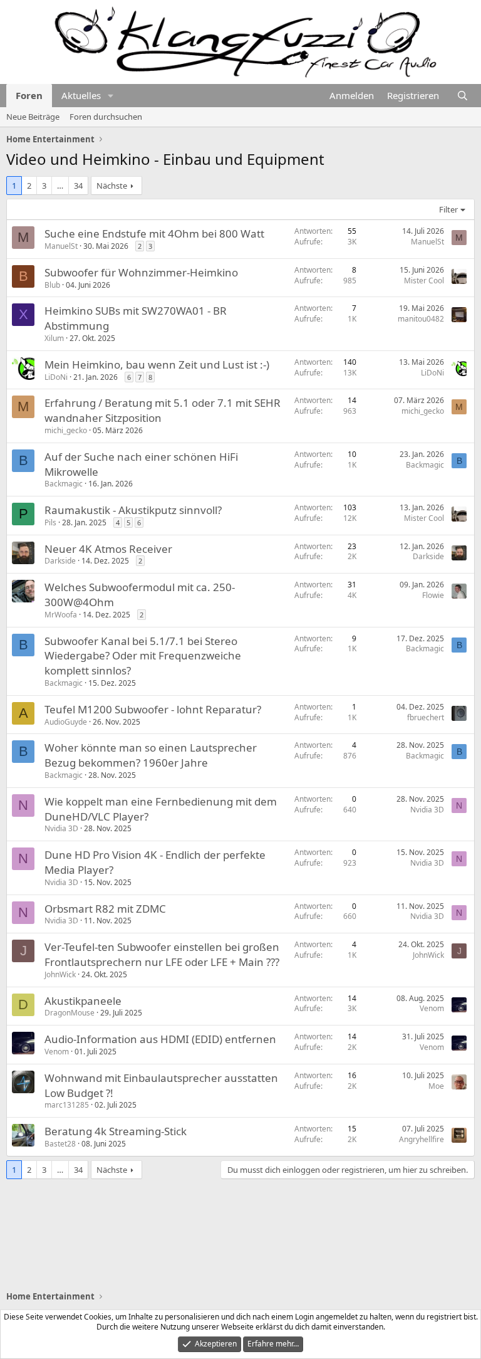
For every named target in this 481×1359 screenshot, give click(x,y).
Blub (52, 285)
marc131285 (66, 1104)
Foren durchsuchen (106, 116)
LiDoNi (56, 377)
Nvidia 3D (61, 828)
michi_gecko (65, 430)
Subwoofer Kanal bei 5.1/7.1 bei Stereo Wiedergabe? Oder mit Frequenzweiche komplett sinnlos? (142, 656)
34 (78, 185)
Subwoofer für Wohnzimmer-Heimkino (141, 272)
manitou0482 (421, 318)
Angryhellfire (421, 1139)
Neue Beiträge (32, 116)
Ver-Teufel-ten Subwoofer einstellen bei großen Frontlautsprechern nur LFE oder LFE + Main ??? (161, 954)
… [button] (60, 185)
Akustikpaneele (83, 1001)
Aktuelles (81, 95)
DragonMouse (69, 1012)
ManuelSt (61, 246)
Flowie (433, 595)
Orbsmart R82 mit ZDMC (105, 908)
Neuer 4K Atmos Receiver (108, 549)
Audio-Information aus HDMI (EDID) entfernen (160, 1039)
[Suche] (462, 95)
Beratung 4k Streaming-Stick (115, 1131)
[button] (111, 95)
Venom (432, 1008)
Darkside (60, 560)
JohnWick (60, 974)
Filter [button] (448, 209)
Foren (29, 95)
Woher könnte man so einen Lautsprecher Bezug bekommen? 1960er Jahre (150, 755)
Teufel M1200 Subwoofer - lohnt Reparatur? (152, 709)
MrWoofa (60, 614)
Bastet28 (60, 1143)
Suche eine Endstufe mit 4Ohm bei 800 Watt (154, 233)
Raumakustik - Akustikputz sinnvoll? (133, 510)
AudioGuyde (65, 721)
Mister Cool (424, 280)
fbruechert (425, 717)
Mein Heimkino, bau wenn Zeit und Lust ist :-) (156, 364)
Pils (50, 522)
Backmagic (63, 483)
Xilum (54, 338)
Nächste (111, 185)
